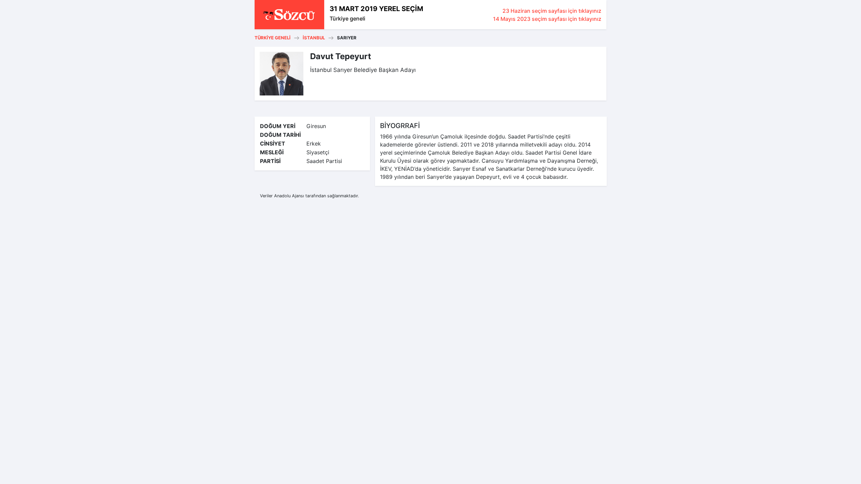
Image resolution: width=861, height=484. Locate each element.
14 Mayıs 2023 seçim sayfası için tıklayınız (547, 18)
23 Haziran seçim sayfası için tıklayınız (551, 10)
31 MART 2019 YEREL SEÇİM (376, 9)
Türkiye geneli (347, 18)
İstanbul (314, 37)
